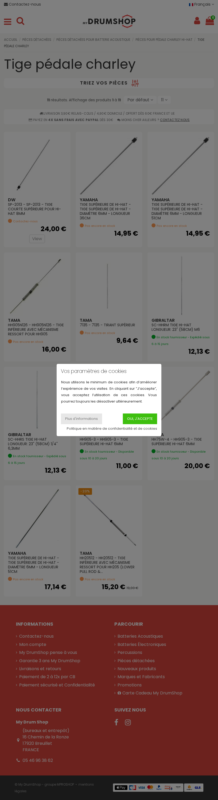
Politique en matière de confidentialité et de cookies (112, 428)
